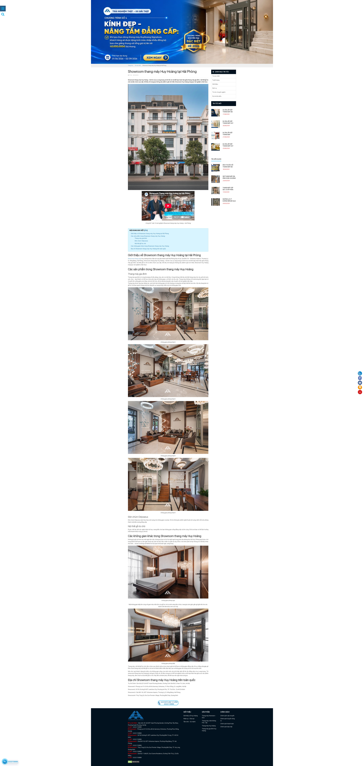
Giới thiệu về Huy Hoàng (190, 716)
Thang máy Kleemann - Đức (209, 717)
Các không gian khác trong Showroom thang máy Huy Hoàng (150, 246)
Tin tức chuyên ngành (218, 92)
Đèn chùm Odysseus (141, 241)
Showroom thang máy (134, 258)
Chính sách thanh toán (227, 724)
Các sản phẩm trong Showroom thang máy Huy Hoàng (148, 236)
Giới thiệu (215, 84)
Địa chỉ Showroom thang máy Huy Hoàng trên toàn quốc (148, 249)
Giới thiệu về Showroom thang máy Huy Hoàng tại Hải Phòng (150, 233)
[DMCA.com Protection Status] (133, 762)
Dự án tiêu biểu (216, 96)
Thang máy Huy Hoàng (209, 726)
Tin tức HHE (138, 65)
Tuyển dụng (215, 80)
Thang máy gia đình (141, 238)
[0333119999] (4, 761)
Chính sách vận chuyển (227, 716)
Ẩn (146, 230)
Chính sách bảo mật (226, 727)
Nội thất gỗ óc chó (140, 243)
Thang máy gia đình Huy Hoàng (209, 730)
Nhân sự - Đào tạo (188, 719)
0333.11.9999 (137, 727)
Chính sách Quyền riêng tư (227, 719)
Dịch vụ (214, 88)
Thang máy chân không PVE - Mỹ (209, 722)
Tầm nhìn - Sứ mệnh (189, 722)
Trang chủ (130, 65)
